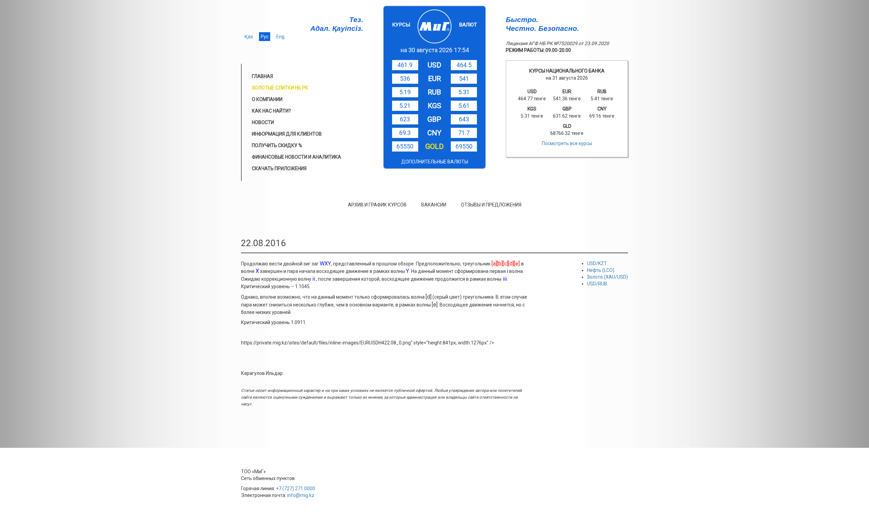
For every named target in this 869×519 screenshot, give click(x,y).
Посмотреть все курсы (567, 143)
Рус (265, 36)
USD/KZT (597, 263)
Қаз (248, 36)
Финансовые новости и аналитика (296, 157)
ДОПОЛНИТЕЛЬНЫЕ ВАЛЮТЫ (434, 161)
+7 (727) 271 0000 (295, 488)
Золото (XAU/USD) (607, 277)
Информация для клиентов (287, 134)
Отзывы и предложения (491, 204)
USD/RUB (597, 283)
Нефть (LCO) (600, 270)
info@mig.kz (300, 495)
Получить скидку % (277, 145)
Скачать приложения (279, 168)
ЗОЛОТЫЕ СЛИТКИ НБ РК (280, 88)
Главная (262, 76)
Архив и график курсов (377, 204)
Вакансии (433, 204)
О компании (267, 99)
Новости (263, 122)
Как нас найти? (271, 111)
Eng (280, 36)
